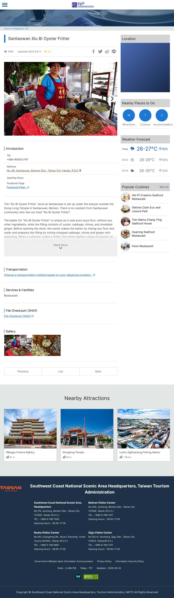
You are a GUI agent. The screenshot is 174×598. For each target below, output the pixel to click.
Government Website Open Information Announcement (63, 561)
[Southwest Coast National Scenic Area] (87, 5)
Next (98, 371)
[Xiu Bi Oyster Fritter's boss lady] (18, 345)
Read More (61, 245)
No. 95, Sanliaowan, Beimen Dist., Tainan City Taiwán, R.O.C (43, 170)
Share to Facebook (93, 51)
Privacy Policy (104, 561)
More (163, 187)
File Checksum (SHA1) (17, 316)
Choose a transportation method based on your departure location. (48, 275)
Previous (23, 371)
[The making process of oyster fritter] (46, 345)
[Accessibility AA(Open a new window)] (90, 576)
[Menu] (5, 5)
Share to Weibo (107, 51)
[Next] (112, 98)
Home (7, 28)
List (26, 28)
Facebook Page (16, 187)
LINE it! (113, 51)
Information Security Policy (130, 561)
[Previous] (9, 98)
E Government (78, 576)
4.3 (49, 51)
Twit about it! (100, 51)
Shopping (17, 28)
